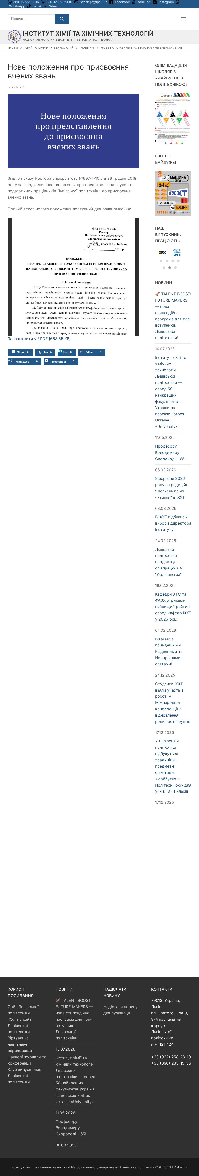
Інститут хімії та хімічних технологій (88, 33)
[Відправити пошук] (62, 19)
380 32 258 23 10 (59, 2)
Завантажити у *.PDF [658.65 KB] (39, 338)
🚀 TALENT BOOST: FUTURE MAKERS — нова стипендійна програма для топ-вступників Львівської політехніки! (173, 315)
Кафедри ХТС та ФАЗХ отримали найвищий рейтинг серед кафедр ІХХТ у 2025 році (173, 607)
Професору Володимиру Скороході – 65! (170, 452)
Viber (53, 6)
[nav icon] (183, 19)
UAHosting (180, 1167)
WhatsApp (17, 6)
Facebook (122, 2)
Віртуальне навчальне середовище (20, 1044)
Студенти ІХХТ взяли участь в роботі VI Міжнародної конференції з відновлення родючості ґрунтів (172, 702)
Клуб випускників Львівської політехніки (24, 1075)
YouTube (143, 2)
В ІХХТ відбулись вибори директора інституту (173, 523)
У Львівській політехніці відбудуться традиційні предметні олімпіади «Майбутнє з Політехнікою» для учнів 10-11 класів (173, 766)
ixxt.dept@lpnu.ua (93, 2)
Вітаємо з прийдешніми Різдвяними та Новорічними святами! (169, 652)
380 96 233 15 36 (25, 2)
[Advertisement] (173, 886)
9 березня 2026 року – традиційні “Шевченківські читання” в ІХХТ (172, 488)
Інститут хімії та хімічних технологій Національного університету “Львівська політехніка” (84, 1167)
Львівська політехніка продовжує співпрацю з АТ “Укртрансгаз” (169, 562)
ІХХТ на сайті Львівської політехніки (20, 1025)
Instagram (166, 2)
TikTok (36, 6)
